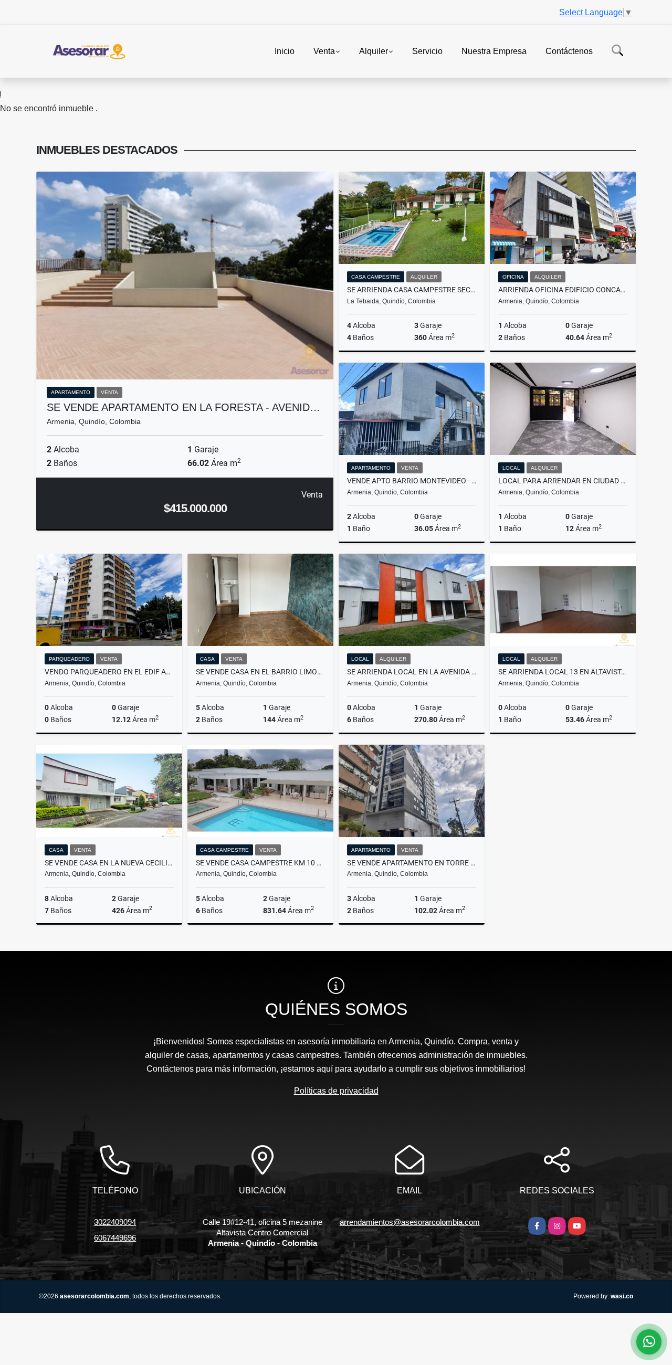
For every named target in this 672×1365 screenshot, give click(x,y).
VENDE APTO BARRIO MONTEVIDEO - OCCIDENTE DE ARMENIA (411, 481)
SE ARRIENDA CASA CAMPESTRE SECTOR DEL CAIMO (411, 289)
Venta (324, 50)
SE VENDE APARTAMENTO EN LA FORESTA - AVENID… (183, 407)
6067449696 (115, 1237)
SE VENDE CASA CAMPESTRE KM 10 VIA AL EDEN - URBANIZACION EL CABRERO (260, 863)
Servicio (427, 50)
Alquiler (373, 50)
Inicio (285, 50)
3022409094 (115, 1222)
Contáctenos (569, 50)
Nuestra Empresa (494, 50)
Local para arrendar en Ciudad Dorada (562, 481)
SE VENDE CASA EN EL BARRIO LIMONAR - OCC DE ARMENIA (260, 672)
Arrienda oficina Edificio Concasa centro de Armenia (562, 289)
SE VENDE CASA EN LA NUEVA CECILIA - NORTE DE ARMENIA (109, 863)
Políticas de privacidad (336, 1090)
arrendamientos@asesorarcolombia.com (410, 1222)
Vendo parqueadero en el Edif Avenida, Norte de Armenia (109, 672)
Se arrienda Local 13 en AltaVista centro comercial (562, 672)
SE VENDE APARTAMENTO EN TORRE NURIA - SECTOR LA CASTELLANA (411, 863)
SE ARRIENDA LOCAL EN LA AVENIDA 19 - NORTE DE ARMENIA (411, 672)
